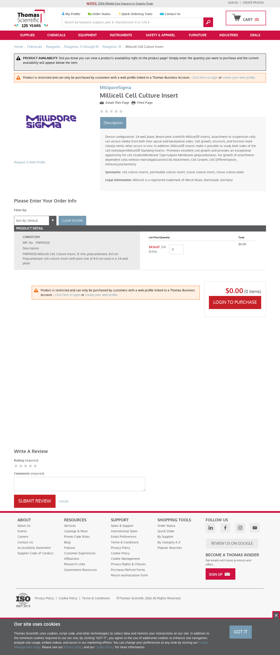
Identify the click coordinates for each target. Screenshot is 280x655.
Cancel (63, 501)
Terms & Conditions (125, 542)
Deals (255, 35)
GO (208, 22)
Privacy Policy (120, 548)
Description (113, 122)
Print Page (144, 103)
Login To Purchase (235, 302)
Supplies (27, 35)
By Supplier (165, 536)
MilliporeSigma (115, 88)
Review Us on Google (232, 543)
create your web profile (238, 77)
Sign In (233, 3)
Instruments (121, 35)
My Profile (72, 14)
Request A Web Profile (30, 162)
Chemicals (56, 35)
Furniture (197, 35)
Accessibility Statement (34, 548)
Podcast (69, 548)
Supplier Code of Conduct (35, 553)
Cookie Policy (120, 553)
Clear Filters (72, 220)
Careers (23, 536)
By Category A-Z (169, 542)
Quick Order (166, 531)
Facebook (225, 528)
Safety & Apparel (160, 35)
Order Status (101, 14)
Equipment (87, 35)
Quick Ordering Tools (136, 14)
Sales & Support (122, 526)
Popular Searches (170, 548)
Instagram (240, 528)
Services (70, 526)
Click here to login (205, 77)
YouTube (255, 528)
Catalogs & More (76, 531)
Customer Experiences (80, 553)
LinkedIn (210, 528)
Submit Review (34, 501)
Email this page (117, 103)
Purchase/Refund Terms (128, 570)
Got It (240, 632)
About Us (24, 526)
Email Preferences (123, 536)
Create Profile (253, 3)
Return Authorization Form (129, 575)
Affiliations (71, 558)
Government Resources (80, 570)
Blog (67, 542)
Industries (228, 35)
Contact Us (172, 14)
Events (22, 531)
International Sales (124, 531)
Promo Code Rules (77, 536)
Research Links (74, 564)
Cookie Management (125, 558)
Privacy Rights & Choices (128, 564)
